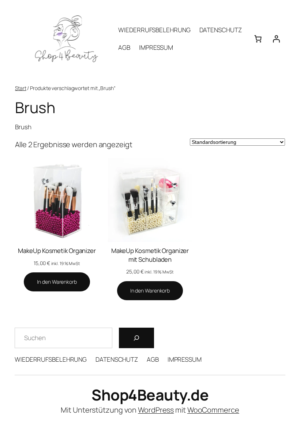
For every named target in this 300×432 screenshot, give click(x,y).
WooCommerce (213, 410)
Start (20, 88)
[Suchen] (136, 338)
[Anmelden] (276, 39)
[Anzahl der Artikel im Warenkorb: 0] (258, 39)
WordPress (156, 410)
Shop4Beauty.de (150, 394)
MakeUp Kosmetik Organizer (57, 250)
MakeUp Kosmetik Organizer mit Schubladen (150, 255)
